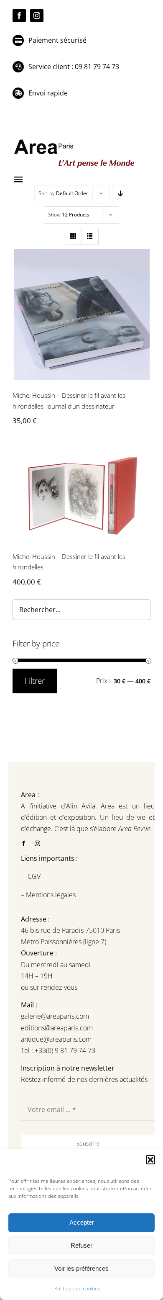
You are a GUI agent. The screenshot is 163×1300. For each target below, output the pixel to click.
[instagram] (36, 15)
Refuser (81, 1245)
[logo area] (75, 139)
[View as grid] (73, 236)
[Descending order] (120, 193)
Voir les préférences (81, 1268)
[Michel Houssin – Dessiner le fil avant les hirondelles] (81, 495)
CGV (35, 876)
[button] (150, 1160)
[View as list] (90, 236)
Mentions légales (50, 894)
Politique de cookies (77, 1288)
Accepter (81, 1222)
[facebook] (19, 15)
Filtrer (35, 680)
